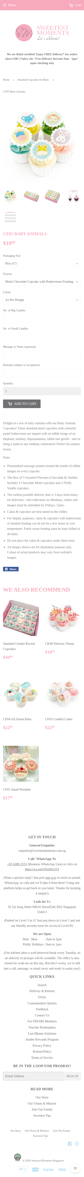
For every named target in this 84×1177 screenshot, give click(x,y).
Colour (7, 292)
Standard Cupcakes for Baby (33, 79)
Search (42, 985)
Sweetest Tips (42, 1115)
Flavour (7, 274)
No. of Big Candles (14, 310)
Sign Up (72, 1076)
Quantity (8, 383)
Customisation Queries (42, 1003)
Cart (78, 5)
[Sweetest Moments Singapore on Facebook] (70, 1144)
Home (6, 79)
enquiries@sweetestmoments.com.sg (42, 850)
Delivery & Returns (42, 991)
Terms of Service (42, 1057)
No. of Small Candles (15, 328)
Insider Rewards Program (42, 1039)
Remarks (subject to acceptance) (21, 365)
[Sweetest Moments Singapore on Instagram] (77, 1144)
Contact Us (42, 1015)
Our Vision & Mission (42, 1103)
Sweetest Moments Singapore (47, 1160)
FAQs (42, 997)
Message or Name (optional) (19, 346)
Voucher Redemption (42, 1027)
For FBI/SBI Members (42, 1021)
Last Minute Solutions (42, 1033)
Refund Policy (42, 1051)
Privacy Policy (42, 1045)
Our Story (42, 1097)
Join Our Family (42, 1109)
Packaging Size (12, 255)
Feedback (42, 1009)
